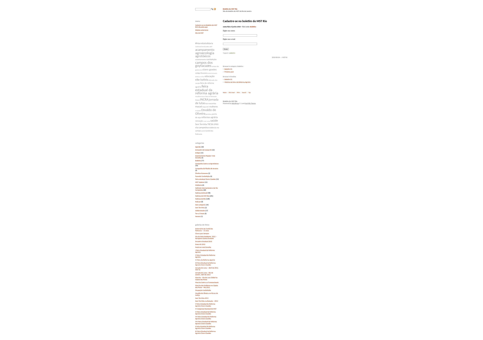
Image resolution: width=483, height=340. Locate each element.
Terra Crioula (199, 214)
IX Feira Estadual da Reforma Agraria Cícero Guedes (205, 264)
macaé (198, 106)
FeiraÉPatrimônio (200, 96)
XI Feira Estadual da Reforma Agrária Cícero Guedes (205, 332)
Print (238, 92)
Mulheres (198, 185)
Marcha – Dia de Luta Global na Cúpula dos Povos (206, 279)
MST (207, 107)
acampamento (204, 50)
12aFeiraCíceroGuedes (202, 47)
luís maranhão (210, 104)
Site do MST (199, 33)
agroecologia (204, 53)
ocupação (198, 110)
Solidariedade (200, 211)
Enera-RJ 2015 (200, 244)
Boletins (198, 161)
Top (249, 92)
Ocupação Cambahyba (203, 290)
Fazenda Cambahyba (202, 176)
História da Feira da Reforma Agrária (237, 82)
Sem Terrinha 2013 (201, 298)
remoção (199, 121)
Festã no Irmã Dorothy (203, 247)
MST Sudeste (199, 182)
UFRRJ (215, 124)
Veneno (197, 217)
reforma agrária (209, 117)
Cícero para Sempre (202, 234)
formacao (213, 96)
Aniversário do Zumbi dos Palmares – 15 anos (204, 230)
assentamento (200, 60)
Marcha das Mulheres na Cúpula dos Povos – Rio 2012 (206, 286)
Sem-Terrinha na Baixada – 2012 (206, 301)
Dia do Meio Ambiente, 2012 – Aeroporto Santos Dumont (206, 238)
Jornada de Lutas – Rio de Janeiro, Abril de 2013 (204, 274)
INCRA (204, 99)
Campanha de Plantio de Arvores (206, 169)
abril (210, 47)
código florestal (201, 73)
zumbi (203, 131)
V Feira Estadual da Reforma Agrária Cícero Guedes (205, 305)
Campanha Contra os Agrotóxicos (206, 164)
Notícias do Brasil (201, 193)
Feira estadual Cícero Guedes (205, 179)
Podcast (198, 202)
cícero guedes (209, 70)
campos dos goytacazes (204, 64)
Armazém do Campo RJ (203, 150)
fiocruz (208, 96)
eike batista (201, 80)
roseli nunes (206, 121)
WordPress (235, 103)
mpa (204, 107)
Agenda (198, 147)
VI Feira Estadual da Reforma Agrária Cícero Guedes (205, 313)
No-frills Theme (250, 103)
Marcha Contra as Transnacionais (206, 283)
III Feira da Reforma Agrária (205, 260)
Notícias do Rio (200, 199)
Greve (197, 100)
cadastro (232, 53)
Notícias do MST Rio (202, 196)
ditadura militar (199, 76)
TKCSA (210, 124)
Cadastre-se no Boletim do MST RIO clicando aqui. (206, 26)
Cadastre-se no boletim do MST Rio (245, 21)
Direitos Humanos (201, 173)
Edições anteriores (201, 30)
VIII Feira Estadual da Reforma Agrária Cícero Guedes (206, 323)
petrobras (209, 114)
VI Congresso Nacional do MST (205, 309)
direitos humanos (212, 73)
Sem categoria (200, 205)
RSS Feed (232, 92)
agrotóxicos (202, 56)
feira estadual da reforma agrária (206, 90)
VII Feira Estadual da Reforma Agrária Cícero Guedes (205, 318)
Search (244, 92)
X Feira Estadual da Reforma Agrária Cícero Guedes (205, 327)
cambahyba (211, 59)
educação (210, 76)
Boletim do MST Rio (230, 9)
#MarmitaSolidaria (204, 43)
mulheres (213, 107)
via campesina (202, 127)
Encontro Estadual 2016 (203, 242)
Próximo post (229, 72)
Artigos (197, 153)
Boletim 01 (228, 69)
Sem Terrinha (201, 124)
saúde (214, 120)
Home (225, 92)
